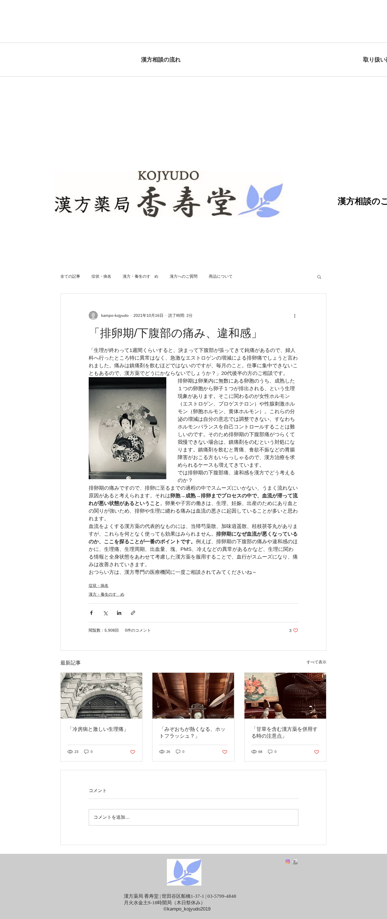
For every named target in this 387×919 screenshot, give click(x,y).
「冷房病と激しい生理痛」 (98, 729)
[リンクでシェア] (133, 613)
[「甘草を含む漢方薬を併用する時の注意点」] (285, 696)
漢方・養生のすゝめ (140, 276)
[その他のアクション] (295, 315)
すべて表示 (316, 662)
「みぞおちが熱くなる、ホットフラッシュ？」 (192, 732)
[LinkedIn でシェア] (119, 613)
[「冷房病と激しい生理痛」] (101, 696)
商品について (221, 276)
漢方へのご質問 (183, 276)
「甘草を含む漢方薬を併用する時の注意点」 (284, 732)
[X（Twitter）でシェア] (105, 613)
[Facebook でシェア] (91, 613)
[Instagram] (287, 861)
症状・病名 (101, 276)
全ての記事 (70, 276)
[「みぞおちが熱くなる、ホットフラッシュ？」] (193, 696)
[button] (319, 276)
